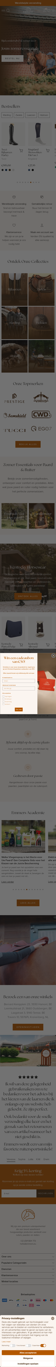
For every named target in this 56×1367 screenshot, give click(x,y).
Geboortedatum (9, 685)
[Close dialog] (53, 655)
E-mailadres (7, 677)
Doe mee (19, 709)
